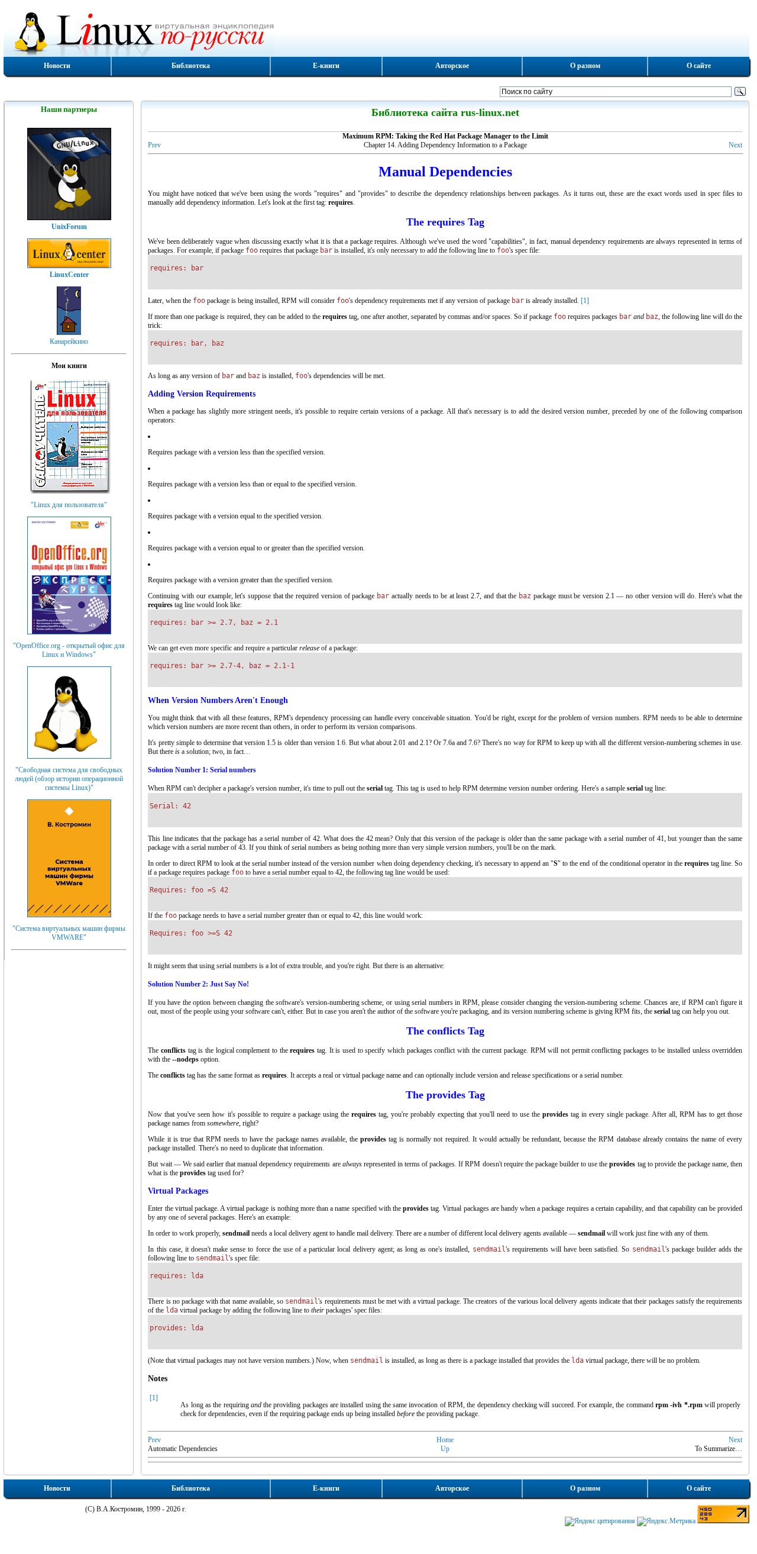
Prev (154, 145)
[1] (585, 300)
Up (445, 1449)
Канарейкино (69, 341)
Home (445, 1440)
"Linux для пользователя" (69, 505)
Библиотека (191, 66)
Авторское (452, 66)
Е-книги (326, 66)
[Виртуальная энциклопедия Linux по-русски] (376, 32)
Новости (57, 66)
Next (735, 145)
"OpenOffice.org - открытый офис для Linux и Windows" (69, 650)
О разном (585, 66)
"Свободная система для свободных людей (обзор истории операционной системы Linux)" (69, 779)
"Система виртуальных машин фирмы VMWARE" (68, 933)
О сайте (699, 66)
